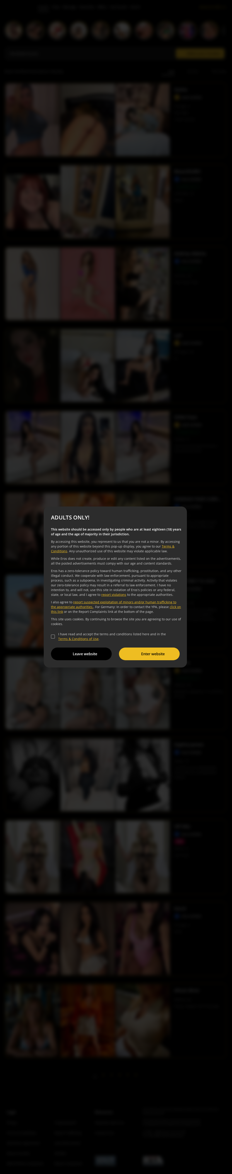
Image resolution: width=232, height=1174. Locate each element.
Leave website (85, 653)
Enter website (153, 653)
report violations (113, 594)
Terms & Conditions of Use (78, 639)
